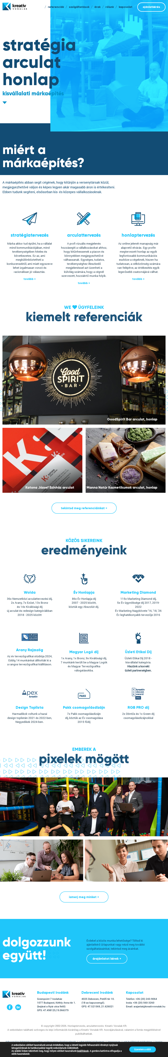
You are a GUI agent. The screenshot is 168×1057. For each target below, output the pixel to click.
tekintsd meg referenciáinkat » (84, 508)
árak (97, 7)
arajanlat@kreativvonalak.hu (149, 1006)
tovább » (29, 279)
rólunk (109, 7)
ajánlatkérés (151, 7)
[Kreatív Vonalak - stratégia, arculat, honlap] (14, 6)
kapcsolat (125, 7)
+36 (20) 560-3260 (143, 1002)
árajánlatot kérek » (107, 959)
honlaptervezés (138, 235)
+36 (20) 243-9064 (146, 998)
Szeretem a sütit (142, 1049)
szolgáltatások (79, 7)
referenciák (56, 7)
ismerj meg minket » (84, 897)
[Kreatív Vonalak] (14, 996)
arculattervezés (84, 235)
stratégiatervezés (30, 235)
